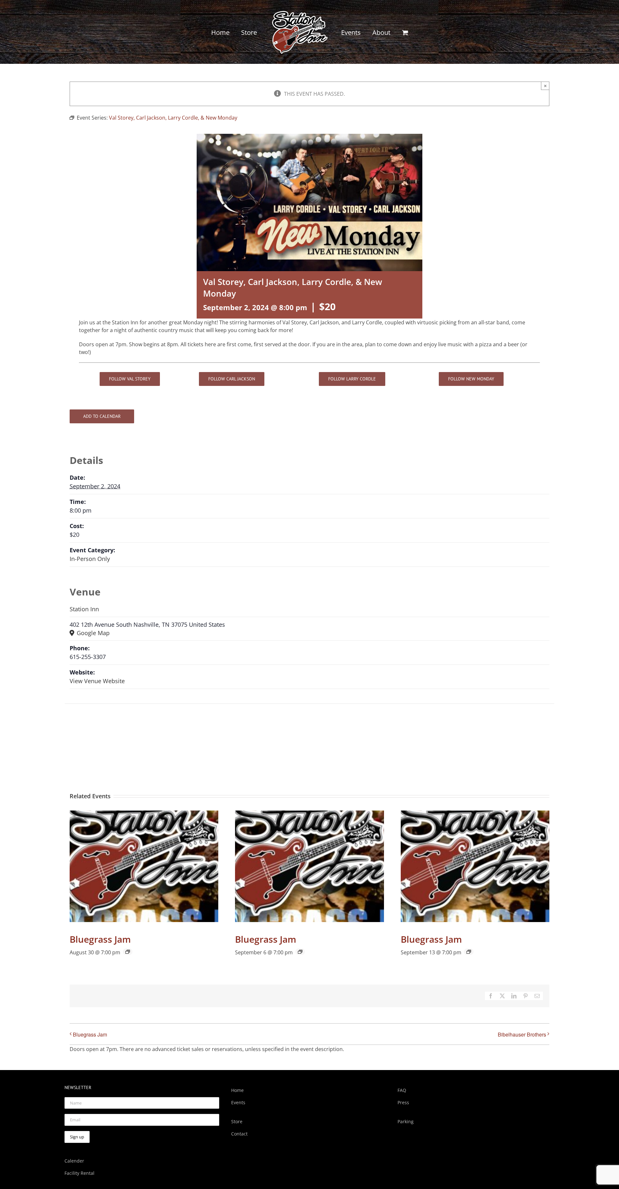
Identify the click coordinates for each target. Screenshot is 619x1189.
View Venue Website (97, 681)
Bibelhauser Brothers (522, 1034)
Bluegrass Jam (100, 939)
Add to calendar (102, 416)
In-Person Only (90, 559)
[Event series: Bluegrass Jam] (127, 952)
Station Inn (84, 609)
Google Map (92, 633)
